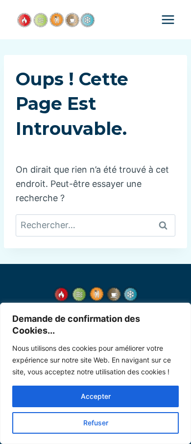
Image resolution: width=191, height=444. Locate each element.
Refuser (95, 422)
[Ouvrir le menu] (167, 19)
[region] (95, 373)
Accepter (96, 396)
